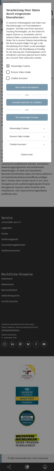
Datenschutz (27, 154)
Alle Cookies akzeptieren (26, 87)
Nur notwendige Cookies (27, 117)
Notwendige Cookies (20, 66)
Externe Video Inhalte (21, 72)
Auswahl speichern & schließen (27, 102)
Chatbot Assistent (19, 78)
